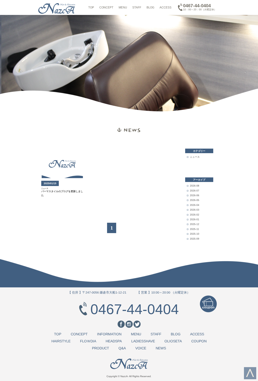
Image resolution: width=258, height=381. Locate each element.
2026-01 (194, 219)
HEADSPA (114, 341)
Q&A (122, 348)
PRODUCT (100, 348)
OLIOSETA (173, 341)
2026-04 (194, 205)
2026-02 (194, 214)
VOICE (140, 348)
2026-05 (194, 200)
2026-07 (194, 190)
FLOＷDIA (88, 341)
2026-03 (194, 209)
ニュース (195, 156)
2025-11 (194, 229)
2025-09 (194, 238)
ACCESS (165, 7)
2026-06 (194, 195)
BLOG (150, 7)
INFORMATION (109, 334)
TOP (91, 7)
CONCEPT (106, 7)
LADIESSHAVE (143, 341)
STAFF (136, 7)
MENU (123, 7)
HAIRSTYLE (61, 341)
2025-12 (194, 224)
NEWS (161, 348)
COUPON (199, 341)
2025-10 (194, 233)
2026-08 (194, 185)
